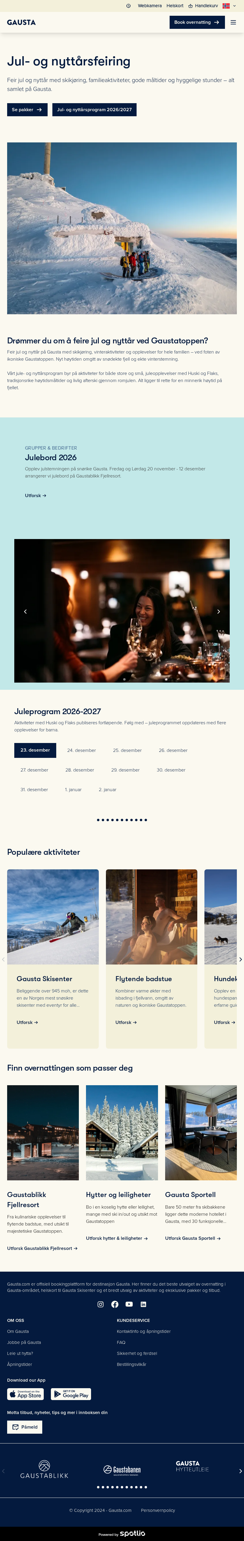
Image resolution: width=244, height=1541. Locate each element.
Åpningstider (19, 1364)
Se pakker (27, 110)
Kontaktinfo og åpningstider (144, 1331)
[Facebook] (114, 1304)
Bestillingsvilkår (131, 1364)
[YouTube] (129, 1304)
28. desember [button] (79, 770)
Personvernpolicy (158, 1510)
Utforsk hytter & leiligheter (114, 1238)
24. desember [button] (81, 750)
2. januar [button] (107, 790)
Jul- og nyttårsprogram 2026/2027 (94, 110)
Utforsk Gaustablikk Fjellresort (39, 1248)
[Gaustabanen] (122, 1470)
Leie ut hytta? (20, 1353)
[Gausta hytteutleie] (199, 1466)
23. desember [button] (35, 750)
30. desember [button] (171, 770)
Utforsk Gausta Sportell (190, 1238)
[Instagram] (100, 1304)
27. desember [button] (34, 770)
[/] (21, 22)
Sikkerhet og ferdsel (137, 1353)
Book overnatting (197, 22)
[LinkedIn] (143, 1304)
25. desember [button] (127, 750)
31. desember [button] (34, 790)
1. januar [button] (73, 790)
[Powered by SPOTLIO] (122, 1534)
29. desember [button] (125, 770)
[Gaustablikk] (44, 1469)
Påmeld (24, 1427)
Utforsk (33, 496)
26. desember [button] (173, 750)
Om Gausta (18, 1331)
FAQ (121, 1342)
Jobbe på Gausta (24, 1342)
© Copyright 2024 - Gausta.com (100, 1510)
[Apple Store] (25, 1394)
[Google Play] (71, 1394)
